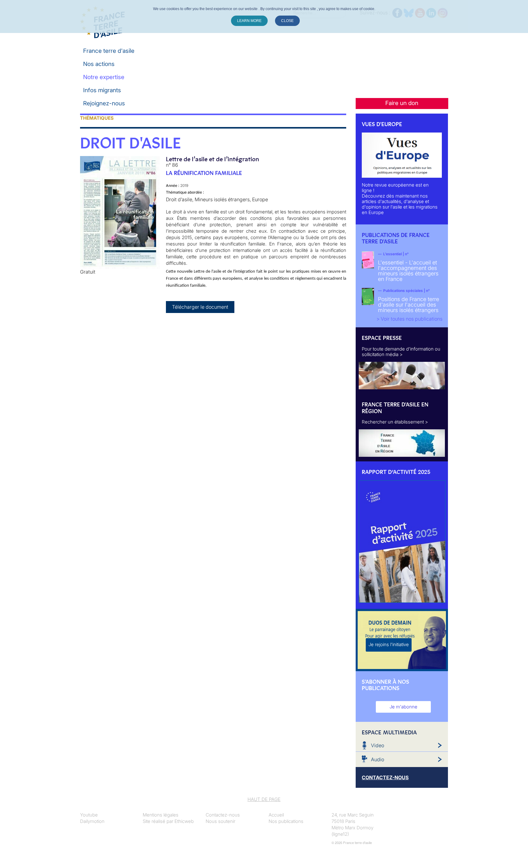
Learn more (249, 21)
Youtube (89, 815)
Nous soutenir (220, 821)
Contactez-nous (223, 815)
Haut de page (264, 799)
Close (287, 21)
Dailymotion (92, 821)
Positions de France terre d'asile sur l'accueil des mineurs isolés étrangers (408, 304)
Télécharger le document (200, 307)
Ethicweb (184, 821)
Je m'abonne (403, 707)
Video (377, 745)
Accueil (276, 815)
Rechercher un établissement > (395, 422)
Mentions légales (160, 815)
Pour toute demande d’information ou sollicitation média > (401, 351)
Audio (377, 759)
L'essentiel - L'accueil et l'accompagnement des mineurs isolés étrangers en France (408, 270)
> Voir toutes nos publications (409, 319)
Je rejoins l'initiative (389, 644)
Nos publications (286, 821)
